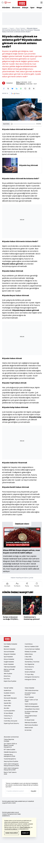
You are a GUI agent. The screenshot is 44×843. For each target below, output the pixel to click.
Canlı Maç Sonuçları (10, 721)
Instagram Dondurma (32, 677)
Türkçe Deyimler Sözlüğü (9, 740)
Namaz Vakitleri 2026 (31, 646)
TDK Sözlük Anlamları (31, 690)
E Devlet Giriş (29, 659)
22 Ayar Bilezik (8, 713)
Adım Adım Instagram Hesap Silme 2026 (11, 769)
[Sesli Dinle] (11, 124)
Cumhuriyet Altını (9, 711)
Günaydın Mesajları (10, 698)
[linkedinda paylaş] (16, 88)
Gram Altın (7, 700)
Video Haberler (29, 688)
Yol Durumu (28, 669)
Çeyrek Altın (7, 703)
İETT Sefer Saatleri (9, 749)
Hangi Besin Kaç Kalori (32, 709)
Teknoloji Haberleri (9, 667)
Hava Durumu (29, 667)
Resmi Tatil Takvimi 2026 (10, 773)
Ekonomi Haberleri (9, 649)
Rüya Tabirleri (20, 28)
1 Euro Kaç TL (8, 718)
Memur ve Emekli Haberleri (9, 670)
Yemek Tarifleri (8, 688)
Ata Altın (6, 708)
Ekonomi (16, 7)
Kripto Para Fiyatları (10, 681)
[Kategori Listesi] (41, 2)
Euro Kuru (7, 679)
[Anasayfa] (7, 639)
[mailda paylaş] (25, 88)
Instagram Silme (30, 679)
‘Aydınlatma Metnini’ (11, 829)
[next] (41, 609)
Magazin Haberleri (10, 654)
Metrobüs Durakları (31, 722)
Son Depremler (29, 664)
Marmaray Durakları (31, 725)
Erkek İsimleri (29, 727)
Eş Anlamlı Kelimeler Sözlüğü (31, 712)
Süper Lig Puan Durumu (11, 723)
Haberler (4, 28)
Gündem (6, 7)
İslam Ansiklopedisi (31, 704)
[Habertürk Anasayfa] (22, 3)
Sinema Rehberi (30, 672)
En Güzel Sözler (29, 720)
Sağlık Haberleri (9, 662)
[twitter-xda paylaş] (8, 88)
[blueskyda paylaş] (12, 88)
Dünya (25, 7)
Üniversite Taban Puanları (30, 694)
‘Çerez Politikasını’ (25, 827)
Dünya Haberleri (9, 659)
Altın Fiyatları (8, 673)
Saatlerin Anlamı (9, 693)
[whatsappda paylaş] (21, 88)
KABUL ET (25, 833)
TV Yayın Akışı (29, 674)
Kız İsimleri (28, 730)
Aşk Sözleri (7, 695)
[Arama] (2, 2)
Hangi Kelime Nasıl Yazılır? (31, 716)
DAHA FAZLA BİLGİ (11, 833)
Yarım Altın (7, 706)
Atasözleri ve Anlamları (11, 737)
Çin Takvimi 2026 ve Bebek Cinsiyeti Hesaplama (10, 745)
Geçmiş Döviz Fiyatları (11, 761)
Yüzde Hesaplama (10, 759)
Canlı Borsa (28, 644)
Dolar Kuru (7, 676)
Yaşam (11, 28)
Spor (32, 7)
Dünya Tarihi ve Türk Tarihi (31, 700)
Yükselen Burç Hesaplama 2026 (9, 755)
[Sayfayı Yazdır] (29, 88)
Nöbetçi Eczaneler (30, 651)
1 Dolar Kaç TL (8, 716)
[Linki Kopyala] (33, 88)
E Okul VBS (28, 657)
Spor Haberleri (8, 657)
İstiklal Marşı (29, 654)
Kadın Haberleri (9, 664)
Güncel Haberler (9, 651)
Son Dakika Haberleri (10, 644)
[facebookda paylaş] (4, 88)
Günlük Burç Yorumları (32, 662)
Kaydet (33, 791)
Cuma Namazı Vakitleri (32, 649)
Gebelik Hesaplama (10, 752)
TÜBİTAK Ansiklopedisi (32, 706)
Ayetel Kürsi (7, 690)
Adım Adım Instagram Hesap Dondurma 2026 (11, 764)
